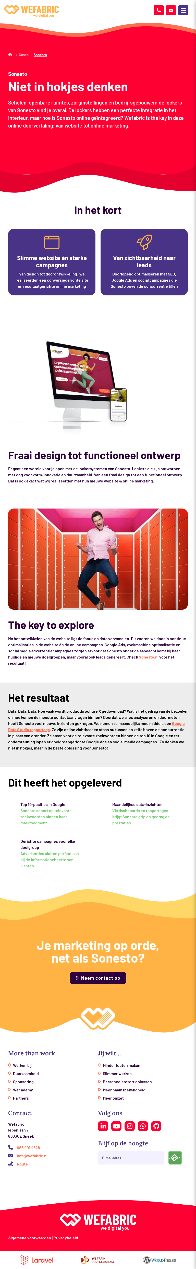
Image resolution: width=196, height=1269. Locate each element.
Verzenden (175, 1157)
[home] (31, 11)
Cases (24, 55)
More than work (31, 1053)
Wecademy (23, 1089)
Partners (21, 1097)
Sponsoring (23, 1081)
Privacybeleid (65, 1237)
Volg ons (110, 1113)
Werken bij (22, 1065)
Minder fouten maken (121, 1065)
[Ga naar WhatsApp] (143, 1126)
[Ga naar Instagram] (130, 1126)
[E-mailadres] (171, 10)
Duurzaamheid (26, 1073)
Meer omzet (113, 1097)
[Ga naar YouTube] (116, 1126)
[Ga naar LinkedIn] (103, 1126)
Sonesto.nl (148, 656)
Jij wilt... (109, 1053)
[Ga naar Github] (156, 1126)
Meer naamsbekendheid (124, 1089)
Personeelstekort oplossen (127, 1081)
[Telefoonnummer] (159, 10)
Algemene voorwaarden (29, 1237)
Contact (20, 1113)
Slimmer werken (117, 1073)
